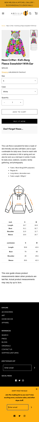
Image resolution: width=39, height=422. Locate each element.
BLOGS (4, 342)
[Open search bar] (30, 13)
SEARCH (5, 335)
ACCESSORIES (7, 312)
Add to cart (19, 112)
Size (3, 76)
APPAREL (5, 322)
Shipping (5, 72)
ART (3, 315)
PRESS (4, 339)
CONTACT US (7, 349)
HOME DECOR (7, 319)
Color (4, 87)
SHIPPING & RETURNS (10, 353)
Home (3, 25)
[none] (33, 33)
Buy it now (20, 121)
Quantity (5, 97)
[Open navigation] (3, 13)
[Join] (34, 368)
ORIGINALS (6, 346)
